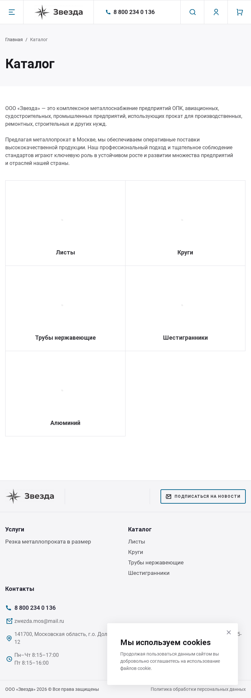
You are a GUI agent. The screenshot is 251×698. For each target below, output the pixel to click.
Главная (14, 39)
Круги (185, 252)
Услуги (14, 529)
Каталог (140, 529)
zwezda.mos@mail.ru (39, 621)
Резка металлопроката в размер (48, 541)
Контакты (19, 588)
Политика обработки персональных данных (198, 689)
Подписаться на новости (208, 496)
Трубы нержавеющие (65, 337)
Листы (65, 252)
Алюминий (65, 422)
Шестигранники (185, 337)
